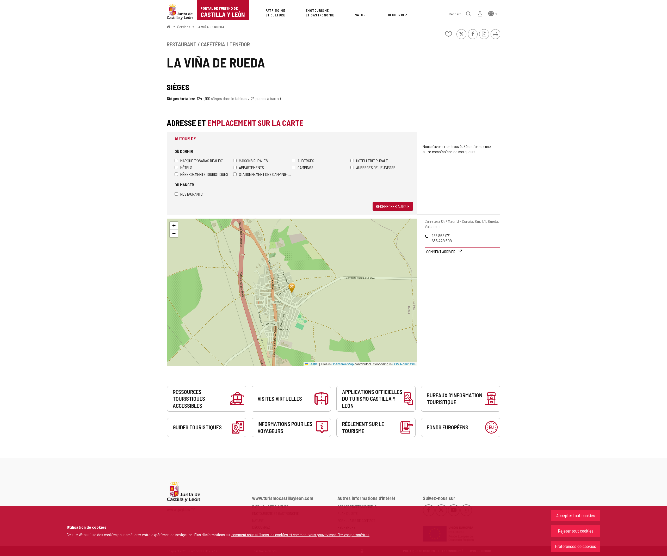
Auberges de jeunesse (376, 167)
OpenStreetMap (342, 364)
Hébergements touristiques (204, 174)
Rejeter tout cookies (576, 531)
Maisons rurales (253, 160)
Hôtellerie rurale (372, 160)
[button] (492, 13)
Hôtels (186, 167)
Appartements (251, 167)
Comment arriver (441, 251)
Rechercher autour (393, 206)
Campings (305, 167)
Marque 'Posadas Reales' (201, 160)
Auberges (306, 160)
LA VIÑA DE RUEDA (210, 26)
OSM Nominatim (404, 364)
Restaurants (191, 193)
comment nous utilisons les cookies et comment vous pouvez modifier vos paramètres (300, 534)
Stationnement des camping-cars (265, 174)
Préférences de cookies (575, 546)
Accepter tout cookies (575, 515)
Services (183, 26)
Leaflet (313, 364)
